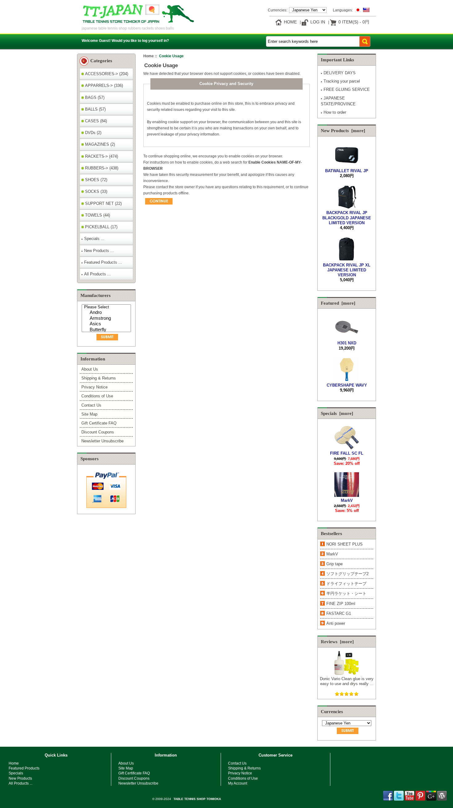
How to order (335, 112)
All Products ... (97, 274)
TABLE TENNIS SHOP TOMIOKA (197, 799)
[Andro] (107, 313)
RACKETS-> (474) (101, 156)
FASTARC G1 (338, 613)
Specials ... (94, 238)
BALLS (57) (95, 109)
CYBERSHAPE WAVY (347, 385)
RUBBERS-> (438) (101, 168)
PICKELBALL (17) (100, 227)
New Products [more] (343, 130)
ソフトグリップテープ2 (347, 573)
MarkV (347, 500)
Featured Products (24, 768)
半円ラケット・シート (346, 593)
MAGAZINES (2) (99, 144)
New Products (20, 778)
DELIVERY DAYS (340, 73)
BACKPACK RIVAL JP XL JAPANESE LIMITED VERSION (346, 270)
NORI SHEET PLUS (344, 544)
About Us (89, 369)
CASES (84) (95, 121)
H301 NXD (346, 343)
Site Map (89, 414)
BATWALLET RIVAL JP (346, 171)
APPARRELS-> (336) (103, 85)
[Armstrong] (107, 319)
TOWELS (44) (97, 215)
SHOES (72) (95, 179)
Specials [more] (337, 413)
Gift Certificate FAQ (98, 423)
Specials (16, 773)
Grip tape (334, 564)
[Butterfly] (107, 330)
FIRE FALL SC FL (346, 453)
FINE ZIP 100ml (340, 603)
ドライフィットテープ (346, 583)
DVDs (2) (92, 132)
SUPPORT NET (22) (103, 203)
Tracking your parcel (342, 81)
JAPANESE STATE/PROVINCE (338, 101)
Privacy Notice (94, 387)
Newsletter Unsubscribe (102, 441)
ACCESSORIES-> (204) (106, 73)
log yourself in (154, 41)
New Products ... (99, 250)
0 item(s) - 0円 (353, 21)
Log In (317, 21)
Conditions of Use (97, 396)
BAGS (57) (94, 97)
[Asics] (107, 324)
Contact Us (91, 405)
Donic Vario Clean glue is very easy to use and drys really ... (346, 681)
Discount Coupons (97, 432)
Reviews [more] (337, 641)
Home (290, 21)
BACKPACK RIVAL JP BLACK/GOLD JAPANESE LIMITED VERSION (346, 217)
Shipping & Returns (98, 378)
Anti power (335, 623)
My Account (237, 783)
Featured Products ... (103, 262)
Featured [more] (338, 303)
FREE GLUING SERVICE (347, 89)
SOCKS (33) (95, 191)
